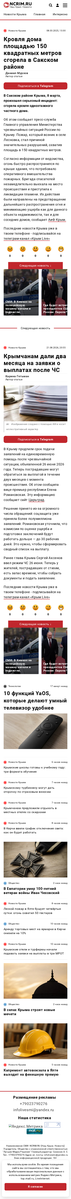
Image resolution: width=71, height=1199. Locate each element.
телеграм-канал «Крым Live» (27, 238)
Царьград (36, 500)
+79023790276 (34, 1104)
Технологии (14, 686)
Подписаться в (35, 86)
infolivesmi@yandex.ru (33, 1110)
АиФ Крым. (57, 220)
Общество (13, 883)
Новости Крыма (17, 30)
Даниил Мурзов (16, 73)
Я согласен (35, 1186)
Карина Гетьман (17, 376)
